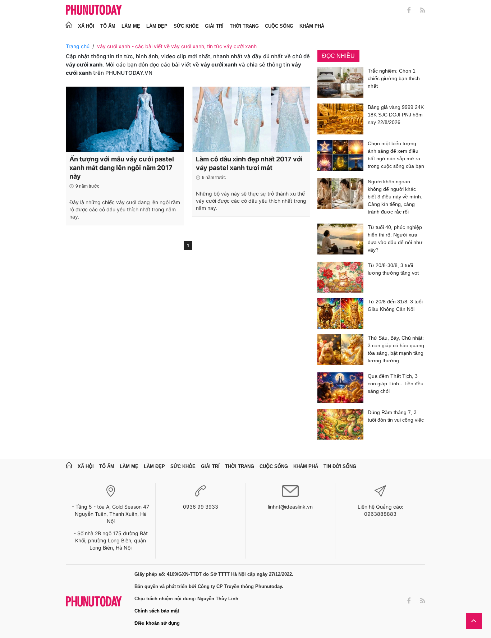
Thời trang (244, 26)
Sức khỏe (186, 26)
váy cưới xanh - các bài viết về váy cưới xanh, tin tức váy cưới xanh (177, 46)
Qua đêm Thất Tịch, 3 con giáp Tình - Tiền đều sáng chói (395, 383)
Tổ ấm (107, 26)
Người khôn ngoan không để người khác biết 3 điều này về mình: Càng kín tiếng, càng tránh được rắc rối (395, 197)
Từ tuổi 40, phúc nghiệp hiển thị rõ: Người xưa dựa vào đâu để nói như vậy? (395, 238)
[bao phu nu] (94, 10)
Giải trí (214, 26)
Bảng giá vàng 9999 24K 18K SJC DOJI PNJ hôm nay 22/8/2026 (396, 114)
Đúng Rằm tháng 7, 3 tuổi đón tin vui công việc (396, 416)
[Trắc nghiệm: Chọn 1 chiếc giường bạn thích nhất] (340, 82)
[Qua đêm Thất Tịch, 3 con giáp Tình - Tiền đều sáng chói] (340, 387)
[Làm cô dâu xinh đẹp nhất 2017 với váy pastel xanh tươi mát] (251, 119)
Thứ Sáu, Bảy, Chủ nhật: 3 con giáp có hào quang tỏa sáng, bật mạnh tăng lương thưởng (396, 349)
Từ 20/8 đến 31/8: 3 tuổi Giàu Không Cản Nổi (395, 305)
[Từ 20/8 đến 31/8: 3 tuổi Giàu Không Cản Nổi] (340, 313)
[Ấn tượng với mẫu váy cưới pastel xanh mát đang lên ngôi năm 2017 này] (125, 119)
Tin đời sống (339, 466)
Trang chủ (78, 46)
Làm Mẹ (130, 26)
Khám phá (311, 26)
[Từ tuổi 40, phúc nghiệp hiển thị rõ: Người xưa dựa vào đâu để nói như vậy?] (340, 240)
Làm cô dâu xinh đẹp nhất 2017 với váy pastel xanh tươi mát (249, 163)
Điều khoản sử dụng (157, 623)
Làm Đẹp (157, 26)
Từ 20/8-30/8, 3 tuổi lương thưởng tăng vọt (393, 269)
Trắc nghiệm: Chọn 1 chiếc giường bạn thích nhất (394, 78)
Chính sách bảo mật (156, 611)
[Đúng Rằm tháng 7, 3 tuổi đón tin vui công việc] (340, 424)
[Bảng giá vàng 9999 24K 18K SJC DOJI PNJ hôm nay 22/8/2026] (340, 119)
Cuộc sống (279, 26)
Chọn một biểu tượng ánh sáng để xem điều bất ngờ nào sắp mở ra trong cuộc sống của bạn (396, 155)
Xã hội (86, 26)
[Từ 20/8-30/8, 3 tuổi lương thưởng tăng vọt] (340, 277)
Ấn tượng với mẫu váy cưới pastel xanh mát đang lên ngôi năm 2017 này (121, 167)
